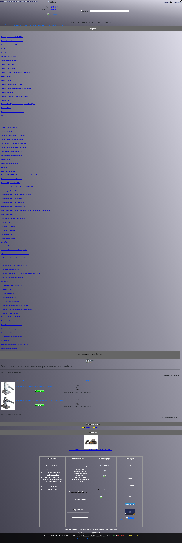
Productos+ (20, 380)
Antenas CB (49, 25)
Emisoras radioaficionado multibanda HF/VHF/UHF (17, 187)
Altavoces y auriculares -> (9, 56)
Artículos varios (6, 116)
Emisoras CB (39, 25)
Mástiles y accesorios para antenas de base (15, 254)
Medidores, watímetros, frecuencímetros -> (15, 258)
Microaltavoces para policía (10, 269)
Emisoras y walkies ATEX (9, 191)
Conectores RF (6, 159)
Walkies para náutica (9, 297)
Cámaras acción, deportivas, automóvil (13, 143)
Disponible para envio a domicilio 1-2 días (77, 392)
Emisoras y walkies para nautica (11, 198)
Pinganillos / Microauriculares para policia (14, 305)
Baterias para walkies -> (9, 127)
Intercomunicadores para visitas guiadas (14, 250)
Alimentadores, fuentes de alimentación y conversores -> (19, 52)
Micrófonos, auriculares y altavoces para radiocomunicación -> (21, 273)
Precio (88, 380)
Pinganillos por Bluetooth (9, 313)
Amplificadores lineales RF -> (10, 60)
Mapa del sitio (52, 489)
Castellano (88, 427)
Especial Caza (5, 222)
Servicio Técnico (80, 499)
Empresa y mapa (52, 469)
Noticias (132, 485)
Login (166, 2)
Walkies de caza (58, 25)
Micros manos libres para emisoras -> (13, 277)
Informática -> (5, 242)
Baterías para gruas (7, 123)
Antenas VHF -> (6, 108)
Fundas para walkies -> (8, 234)
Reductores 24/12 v (7, 333)
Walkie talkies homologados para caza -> (14, 344)
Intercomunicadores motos (9, 246)
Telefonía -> (5, 340)
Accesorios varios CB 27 (9, 45)
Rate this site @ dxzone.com (130, 520)
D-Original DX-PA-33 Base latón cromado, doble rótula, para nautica (40, 400)
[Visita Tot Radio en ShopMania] (130, 504)
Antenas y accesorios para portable (12, 112)
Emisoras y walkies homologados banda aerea (16, 194)
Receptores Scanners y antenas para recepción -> (17, 329)
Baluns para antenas (7, 120)
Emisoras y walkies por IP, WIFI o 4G (12, 202)
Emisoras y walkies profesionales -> (13, 206)
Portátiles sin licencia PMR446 (10, 317)
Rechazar (120, 535)
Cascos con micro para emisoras (11, 155)
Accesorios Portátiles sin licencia (12, 41)
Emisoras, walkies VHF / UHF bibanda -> (14, 218)
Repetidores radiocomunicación (11, 336)
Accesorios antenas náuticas (12, 285)
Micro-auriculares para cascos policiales (14, 265)
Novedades (4, 33)
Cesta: (176, 2)
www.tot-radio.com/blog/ (80, 517)
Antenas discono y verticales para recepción (15, 72)
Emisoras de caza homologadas (11, 179)
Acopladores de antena (8, 48)
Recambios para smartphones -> (11, 325)
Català (97, 427)
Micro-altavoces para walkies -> (11, 262)
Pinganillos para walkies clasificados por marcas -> (18, 309)
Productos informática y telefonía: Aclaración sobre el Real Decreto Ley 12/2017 (52, 479)
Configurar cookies (53, 475)
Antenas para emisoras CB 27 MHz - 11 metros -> (17, 88)
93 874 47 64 (54, 7)
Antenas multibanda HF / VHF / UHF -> (13, 84)
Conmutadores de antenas (9, 163)
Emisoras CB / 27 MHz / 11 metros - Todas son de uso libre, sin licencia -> (25, 175)
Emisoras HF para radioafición (10, 183)
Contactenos (53, 486)
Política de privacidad (53, 472)
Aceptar (113, 535)
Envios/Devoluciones (53, 484)
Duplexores (4, 167)
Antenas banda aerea (8, 68)
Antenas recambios (7, 92)
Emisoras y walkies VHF (8, 214)
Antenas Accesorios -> (8, 64)
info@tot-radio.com (54, 9)
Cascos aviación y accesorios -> (11, 151)
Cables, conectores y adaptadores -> (13, 139)
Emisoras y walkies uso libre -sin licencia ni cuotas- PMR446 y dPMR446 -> (25, 210)
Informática (4, 25)
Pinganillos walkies (15, 25)
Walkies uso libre (29, 25)
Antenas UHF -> (6, 100)
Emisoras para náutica (10, 293)
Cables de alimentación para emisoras (13, 135)
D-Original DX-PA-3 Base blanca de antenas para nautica (36, 386)
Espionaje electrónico (8, 226)
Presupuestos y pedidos (9, 348)
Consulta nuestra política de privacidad (91, 539)
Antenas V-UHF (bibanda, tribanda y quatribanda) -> (18, 104)
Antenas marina (6, 80)
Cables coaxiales (6, 131)
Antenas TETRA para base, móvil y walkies (14, 96)
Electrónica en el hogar (8, 171)
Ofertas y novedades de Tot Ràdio (12, 37)
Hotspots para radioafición (9, 238)
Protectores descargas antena (10, 321)
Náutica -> (4, 281)
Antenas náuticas (8, 289)
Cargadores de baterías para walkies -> (13, 147)
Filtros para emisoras (8, 230)
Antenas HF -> (6, 76)
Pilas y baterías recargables (10, 301)
